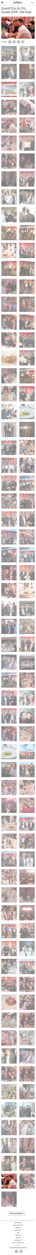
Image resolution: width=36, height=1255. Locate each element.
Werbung (18, 1235)
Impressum (18, 1240)
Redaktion (18, 1230)
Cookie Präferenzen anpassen (18, 1247)
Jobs (18, 1232)
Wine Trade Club (18, 1225)
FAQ (18, 1245)
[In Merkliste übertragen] (18, 41)
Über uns (18, 1227)
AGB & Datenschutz (18, 1242)
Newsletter (18, 1222)
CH (32, 2)
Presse (18, 1237)
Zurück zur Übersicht (16, 1213)
